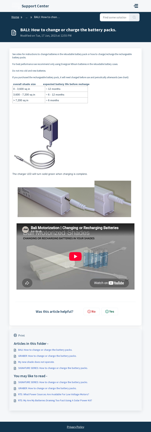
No (94, 311)
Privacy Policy (75, 427)
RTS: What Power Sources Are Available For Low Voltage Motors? (53, 394)
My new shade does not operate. (36, 362)
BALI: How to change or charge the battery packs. (45, 349)
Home (15, 17)
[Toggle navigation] (136, 6)
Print (21, 335)
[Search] (134, 17)
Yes (111, 311)
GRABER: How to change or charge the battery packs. (47, 355)
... (26, 17)
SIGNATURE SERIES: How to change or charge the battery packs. (53, 368)
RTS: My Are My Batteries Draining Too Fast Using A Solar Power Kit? (55, 400)
